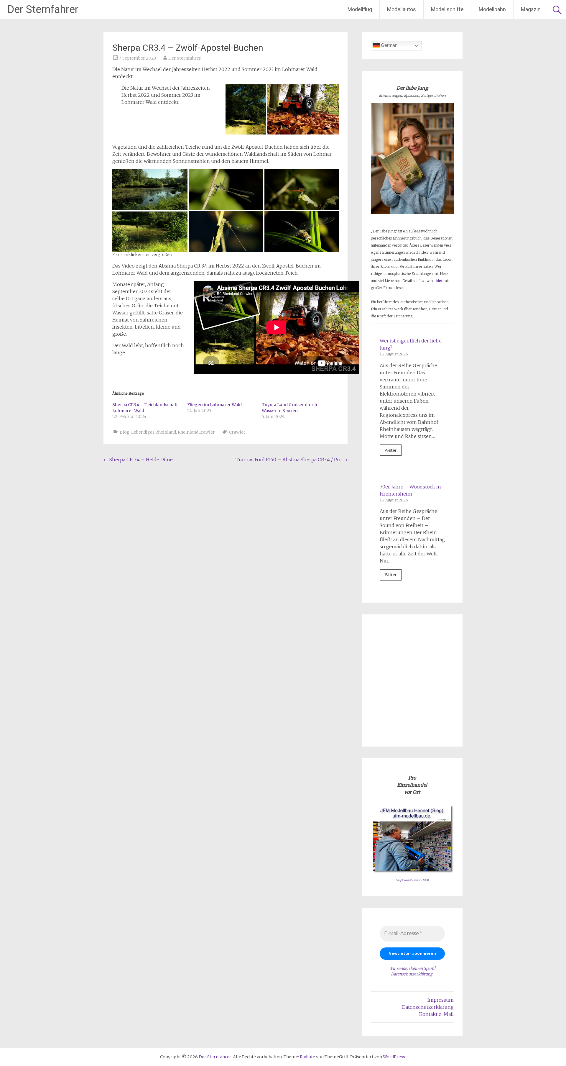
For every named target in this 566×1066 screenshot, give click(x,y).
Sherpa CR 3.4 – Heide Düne (138, 460)
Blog (124, 432)
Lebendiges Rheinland (153, 432)
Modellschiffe (447, 9)
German (389, 45)
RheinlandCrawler (196, 432)
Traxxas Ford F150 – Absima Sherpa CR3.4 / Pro (292, 460)
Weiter (390, 450)
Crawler (237, 432)
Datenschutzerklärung (411, 974)
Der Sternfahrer (42, 9)
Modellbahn (492, 9)
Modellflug (360, 9)
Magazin (531, 9)
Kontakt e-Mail (436, 1014)
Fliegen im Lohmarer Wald (214, 404)
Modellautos (401, 9)
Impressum (440, 1000)
